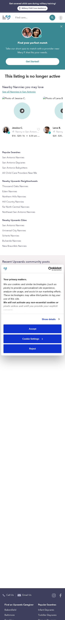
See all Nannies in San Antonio (19, 92)
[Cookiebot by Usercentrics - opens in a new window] (48, 269)
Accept (32, 329)
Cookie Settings (30, 338)
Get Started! (32, 61)
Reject (32, 348)
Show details (49, 319)
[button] (38, 129)
